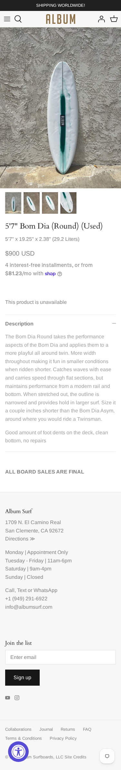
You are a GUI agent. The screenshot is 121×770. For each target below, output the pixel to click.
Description (19, 323)
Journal (46, 729)
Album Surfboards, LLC (41, 757)
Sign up (22, 677)
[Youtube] (7, 697)
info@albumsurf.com (28, 607)
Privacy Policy (63, 738)
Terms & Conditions (23, 738)
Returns (68, 729)
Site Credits (75, 757)
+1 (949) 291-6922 (26, 598)
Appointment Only (47, 552)
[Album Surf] (60, 19)
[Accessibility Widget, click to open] (18, 751)
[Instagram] (17, 697)
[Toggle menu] (7, 19)
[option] (60, 107)
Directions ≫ (20, 538)
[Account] (100, 19)
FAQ (87, 729)
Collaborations (18, 729)
